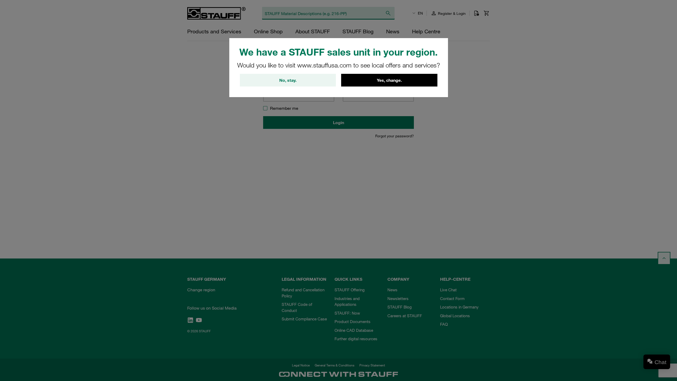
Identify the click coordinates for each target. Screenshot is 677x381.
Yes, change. (389, 80)
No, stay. (287, 80)
